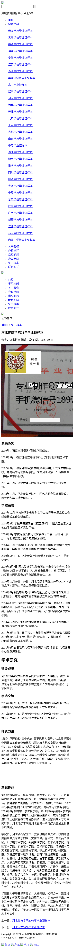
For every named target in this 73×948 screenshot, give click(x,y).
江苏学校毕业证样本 (20, 64)
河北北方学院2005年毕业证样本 (31, 920)
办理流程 (13, 250)
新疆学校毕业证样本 (20, 219)
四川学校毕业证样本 (20, 172)
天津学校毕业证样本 (20, 111)
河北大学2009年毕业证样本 (28, 927)
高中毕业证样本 (17, 84)
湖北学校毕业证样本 (20, 152)
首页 (11, 20)
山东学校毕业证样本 (20, 138)
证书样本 (13, 262)
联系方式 (13, 267)
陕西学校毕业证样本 (20, 179)
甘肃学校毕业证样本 (20, 199)
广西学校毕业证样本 (20, 213)
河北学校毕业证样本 (20, 105)
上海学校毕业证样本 (20, 125)
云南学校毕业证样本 (20, 30)
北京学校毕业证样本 (20, 118)
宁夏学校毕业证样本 (20, 192)
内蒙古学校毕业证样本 (21, 240)
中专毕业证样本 (17, 145)
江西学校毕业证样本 (20, 226)
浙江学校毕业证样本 (20, 71)
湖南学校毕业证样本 (20, 159)
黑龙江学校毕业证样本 (21, 78)
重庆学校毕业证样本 (20, 165)
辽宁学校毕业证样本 (20, 91)
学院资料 (13, 24)
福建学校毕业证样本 (20, 51)
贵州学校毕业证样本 (20, 37)
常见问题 (13, 254)
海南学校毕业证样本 (20, 233)
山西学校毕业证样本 (20, 44)
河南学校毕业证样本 (20, 98)
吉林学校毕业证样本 (20, 132)
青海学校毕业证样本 (20, 186)
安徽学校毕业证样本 (20, 57)
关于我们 (13, 246)
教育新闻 (13, 258)
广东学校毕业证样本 (20, 206)
